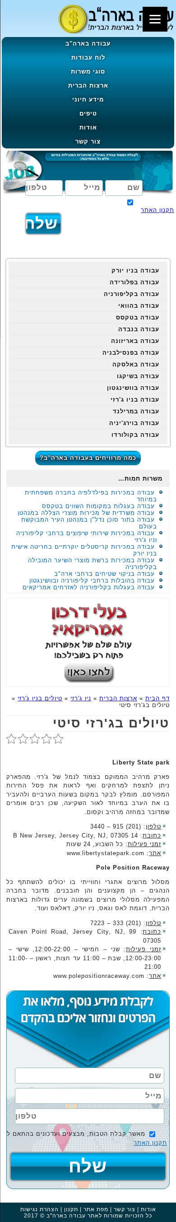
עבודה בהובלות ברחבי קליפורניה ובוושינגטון (92, 580)
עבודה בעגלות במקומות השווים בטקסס (98, 506)
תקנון (71, 1209)
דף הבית (157, 698)
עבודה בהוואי (138, 305)
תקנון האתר (157, 210)
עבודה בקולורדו (135, 434)
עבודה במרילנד (136, 411)
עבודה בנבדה (138, 329)
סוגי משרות (88, 71)
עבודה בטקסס (137, 317)
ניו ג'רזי (80, 698)
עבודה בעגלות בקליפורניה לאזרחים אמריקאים (89, 587)
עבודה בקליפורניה (131, 294)
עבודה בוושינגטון (133, 387)
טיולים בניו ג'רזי (40, 698)
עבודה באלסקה (135, 364)
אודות (88, 127)
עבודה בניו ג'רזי (135, 399)
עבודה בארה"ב (88, 43)
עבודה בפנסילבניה (130, 352)
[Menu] (155, 19)
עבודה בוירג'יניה (134, 423)
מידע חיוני (88, 99)
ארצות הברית (88, 85)
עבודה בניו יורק (135, 270)
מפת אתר (95, 1209)
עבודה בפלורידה (134, 282)
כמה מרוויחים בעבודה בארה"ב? (88, 457)
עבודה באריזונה (135, 341)
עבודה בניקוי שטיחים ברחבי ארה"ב (104, 573)
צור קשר (88, 141)
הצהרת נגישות (39, 1209)
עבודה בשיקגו (138, 376)
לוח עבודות (88, 57)
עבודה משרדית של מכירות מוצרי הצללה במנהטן (86, 512)
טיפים (88, 113)
